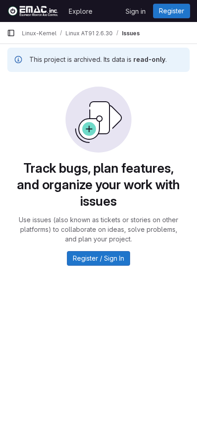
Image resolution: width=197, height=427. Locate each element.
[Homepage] (33, 11)
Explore (81, 11)
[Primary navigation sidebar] (11, 33)
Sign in (136, 11)
